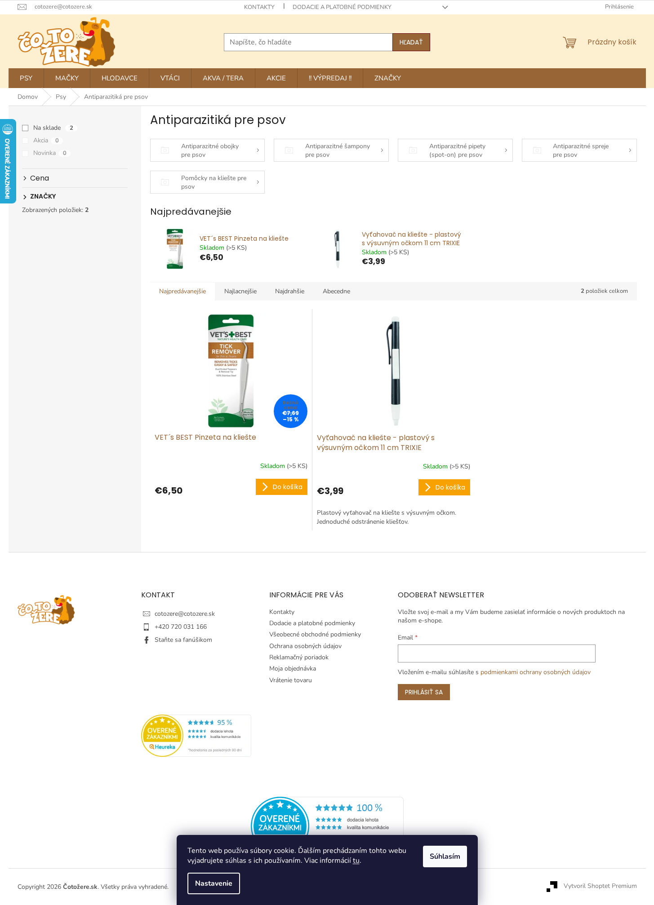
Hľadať (411, 42)
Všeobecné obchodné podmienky (315, 634)
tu (356, 860)
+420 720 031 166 (181, 626)
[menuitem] (26, 78)
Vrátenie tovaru (290, 680)
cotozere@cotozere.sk (185, 613)
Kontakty (259, 7)
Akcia (46, 140)
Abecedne (336, 291)
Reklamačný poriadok (299, 657)
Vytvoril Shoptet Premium (600, 886)
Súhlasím (445, 856)
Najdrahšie (289, 291)
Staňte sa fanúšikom (183, 640)
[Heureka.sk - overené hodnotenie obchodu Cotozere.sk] (327, 825)
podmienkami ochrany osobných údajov (535, 672)
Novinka (50, 153)
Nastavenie (213, 883)
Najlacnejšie (240, 291)
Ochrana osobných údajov (305, 646)
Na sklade (53, 128)
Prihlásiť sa (424, 692)
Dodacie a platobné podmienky (342, 7)
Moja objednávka (292, 668)
